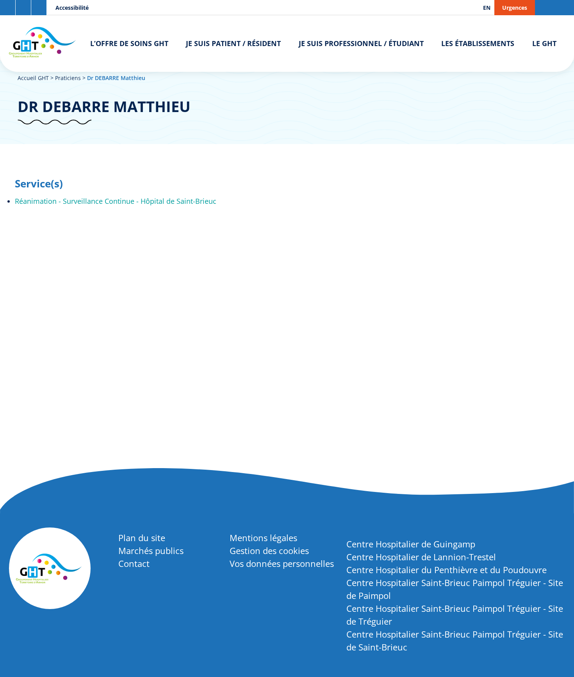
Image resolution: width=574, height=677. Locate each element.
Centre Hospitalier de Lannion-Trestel (421, 557)
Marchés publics (151, 550)
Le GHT (544, 43)
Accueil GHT (33, 78)
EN (486, 7)
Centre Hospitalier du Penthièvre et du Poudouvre (446, 569)
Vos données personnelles (282, 563)
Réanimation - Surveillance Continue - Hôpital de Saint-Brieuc (115, 201)
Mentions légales (263, 537)
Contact (134, 563)
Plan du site (141, 537)
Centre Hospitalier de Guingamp (410, 544)
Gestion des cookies (269, 550)
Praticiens (68, 78)
